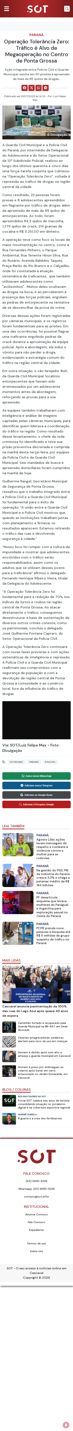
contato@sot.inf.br (36, 1196)
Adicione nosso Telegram (39, 785)
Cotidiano (16, 762)
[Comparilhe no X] (31, 88)
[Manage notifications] (66, 1425)
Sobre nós (36, 1251)
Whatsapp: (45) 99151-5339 (36, 1189)
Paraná (36, 35)
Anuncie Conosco (36, 1214)
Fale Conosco (36, 1222)
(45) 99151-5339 (36, 1181)
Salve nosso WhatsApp (38, 776)
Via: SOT (10, 745)
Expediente (36, 1230)
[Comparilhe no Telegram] (45, 88)
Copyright (30, 1278)
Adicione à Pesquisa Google (38, 804)
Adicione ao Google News (38, 795)
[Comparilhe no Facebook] (24, 88)
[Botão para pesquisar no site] (67, 9)
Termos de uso (36, 1243)
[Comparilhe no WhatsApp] (38, 88)
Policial (50, 762)
